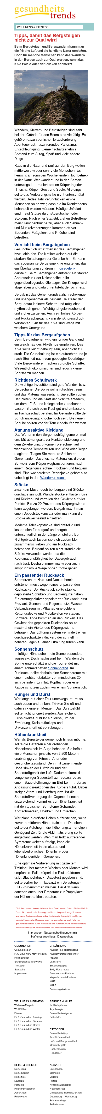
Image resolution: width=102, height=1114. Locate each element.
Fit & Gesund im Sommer (28, 1021)
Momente (55, 1073)
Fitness (18, 1013)
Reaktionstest (57, 1088)
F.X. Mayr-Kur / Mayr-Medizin (30, 954)
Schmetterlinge (58, 1100)
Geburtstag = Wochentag (63, 1096)
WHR (53, 981)
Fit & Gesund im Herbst (27, 1025)
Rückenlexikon (58, 1049)
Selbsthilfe (55, 1017)
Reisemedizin (21, 1073)
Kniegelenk (67, 268)
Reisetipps (20, 1069)
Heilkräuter (55, 1053)
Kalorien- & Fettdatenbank (64, 950)
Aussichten (20, 1092)
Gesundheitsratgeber (61, 1013)
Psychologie (56, 1009)
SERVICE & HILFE (61, 1001)
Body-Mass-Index (59, 969)
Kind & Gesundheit (60, 1037)
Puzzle (53, 1081)
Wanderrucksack (53, 478)
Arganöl (54, 957)
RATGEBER (57, 1029)
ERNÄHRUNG (58, 945)
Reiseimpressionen (24, 1088)
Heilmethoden (21, 957)
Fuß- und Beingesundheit (63, 1041)
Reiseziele (20, 1077)
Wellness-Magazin (24, 1005)
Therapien (19, 965)
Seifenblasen (57, 1104)
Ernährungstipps (58, 965)
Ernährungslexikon (60, 989)
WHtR (53, 985)
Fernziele (19, 1084)
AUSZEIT (55, 1065)
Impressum (20, 973)
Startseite (19, 969)
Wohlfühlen (20, 1009)
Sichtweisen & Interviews (28, 961)
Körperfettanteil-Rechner (63, 977)
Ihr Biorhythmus (58, 1005)
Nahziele (19, 1081)
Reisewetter (20, 1096)
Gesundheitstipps (59, 1033)
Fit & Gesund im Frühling (28, 1017)
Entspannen (56, 1069)
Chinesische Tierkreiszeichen (66, 1092)
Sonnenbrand (58, 668)
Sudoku (54, 1077)
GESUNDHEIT (23, 945)
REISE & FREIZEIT (26, 1065)
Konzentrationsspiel (60, 1084)
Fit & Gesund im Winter (27, 1029)
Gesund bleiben (22, 950)
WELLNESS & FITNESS (32, 27)
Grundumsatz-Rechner (62, 973)
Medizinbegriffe (58, 1045)
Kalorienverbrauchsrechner (64, 954)
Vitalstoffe (55, 961)
